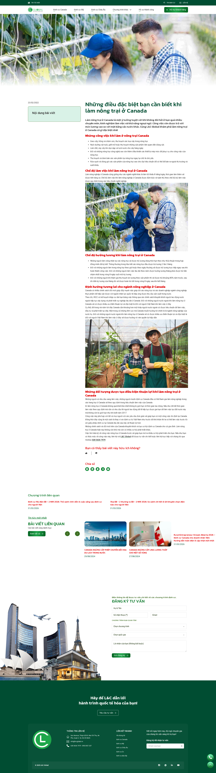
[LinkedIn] (92, 469)
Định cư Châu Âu (98, 9)
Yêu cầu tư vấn (106, 713)
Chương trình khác (120, 9)
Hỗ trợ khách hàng (178, 9)
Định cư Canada (60, 9)
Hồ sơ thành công (146, 9)
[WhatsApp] (98, 469)
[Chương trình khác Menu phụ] (131, 10)
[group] (105, 539)
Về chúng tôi (120, 735)
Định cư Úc (120, 752)
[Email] (108, 469)
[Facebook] (87, 469)
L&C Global (126, 436)
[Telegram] (103, 469)
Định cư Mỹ (79, 9)
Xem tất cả (35, 533)
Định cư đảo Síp (121, 756)
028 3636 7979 (98, 440)
